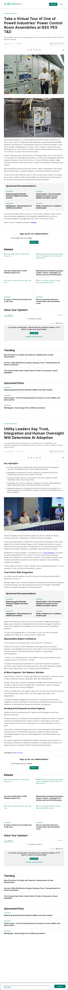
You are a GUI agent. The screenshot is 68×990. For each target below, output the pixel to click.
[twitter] (34, 50)
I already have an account (34, 336)
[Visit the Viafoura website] (59, 323)
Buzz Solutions (49, 553)
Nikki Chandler (18, 762)
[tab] (9, 315)
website (33, 222)
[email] (40, 50)
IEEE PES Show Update (10, 13)
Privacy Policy (7, 987)
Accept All (60, 986)
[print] (63, 50)
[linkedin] (31, 50)
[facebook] (28, 50)
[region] (34, 319)
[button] (5, 4)
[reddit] (37, 50)
